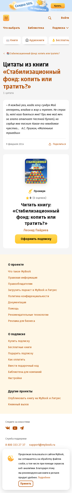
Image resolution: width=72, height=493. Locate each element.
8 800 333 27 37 (15, 444)
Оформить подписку (36, 239)
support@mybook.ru (42, 444)
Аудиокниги (36, 40)
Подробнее (44, 477)
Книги (14, 40)
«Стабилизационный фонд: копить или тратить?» (31, 79)
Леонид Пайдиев (36, 230)
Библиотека (36, 28)
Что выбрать (11, 28)
